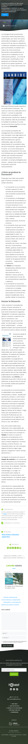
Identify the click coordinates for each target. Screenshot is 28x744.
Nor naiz (15, 703)
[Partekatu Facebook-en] (13, 548)
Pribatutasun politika (15, 734)
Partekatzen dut (14, 710)
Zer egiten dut (15, 706)
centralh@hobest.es (15, 699)
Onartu (5, 14)
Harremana (14, 712)
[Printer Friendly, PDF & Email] (20, 548)
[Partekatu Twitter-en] (10, 548)
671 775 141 (14, 697)
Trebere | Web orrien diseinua (14, 732)
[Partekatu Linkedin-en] (8, 548)
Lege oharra (5, 734)
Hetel (5, 514)
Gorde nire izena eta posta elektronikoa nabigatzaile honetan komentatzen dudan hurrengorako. (15, 642)
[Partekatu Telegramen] (18, 548)
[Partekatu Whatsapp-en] (15, 548)
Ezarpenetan (5, 8)
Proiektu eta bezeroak (14, 708)
